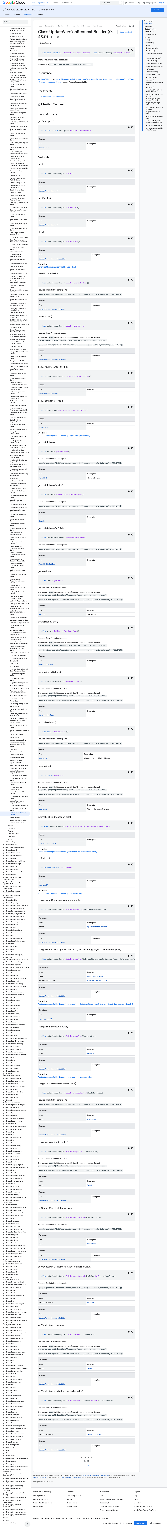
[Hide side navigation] (27, 1524)
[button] (15, 825)
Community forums (74, 1496)
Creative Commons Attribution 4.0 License (95, 1475)
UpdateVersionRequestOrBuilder (51, 96)
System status (72, 1506)
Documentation (50, 26)
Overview (6, 15)
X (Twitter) (137, 1503)
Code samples (105, 1503)
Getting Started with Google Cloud (112, 1499)
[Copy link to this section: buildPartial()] (53, 198)
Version (42, 614)
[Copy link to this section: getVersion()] (53, 571)
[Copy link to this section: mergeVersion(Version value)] (70, 1142)
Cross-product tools (61, 3)
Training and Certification (109, 1510)
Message (90, 1053)
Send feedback (126, 32)
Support (69, 1499)
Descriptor (44, 148)
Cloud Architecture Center (109, 1506)
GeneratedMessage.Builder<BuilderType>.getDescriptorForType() (64, 436)
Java (32, 9)
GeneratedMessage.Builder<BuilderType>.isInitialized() (60, 893)
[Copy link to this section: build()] (46, 164)
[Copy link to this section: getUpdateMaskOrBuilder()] (68, 528)
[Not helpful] (133, 26)
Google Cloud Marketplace (42, 1503)
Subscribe (140, 1523)
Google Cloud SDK (17, 9)
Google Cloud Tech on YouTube (145, 1510)
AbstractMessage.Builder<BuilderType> (118, 79)
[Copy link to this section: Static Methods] (59, 114)
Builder (42, 521)
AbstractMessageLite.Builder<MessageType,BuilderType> (77, 79)
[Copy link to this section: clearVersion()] (54, 316)
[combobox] (111, 3)
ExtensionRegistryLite (97, 980)
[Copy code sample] (132, 49)
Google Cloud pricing (40, 1499)
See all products (39, 1496)
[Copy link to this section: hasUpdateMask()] (58, 722)
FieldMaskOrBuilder (47, 564)
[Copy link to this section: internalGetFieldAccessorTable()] (74, 817)
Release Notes (72, 1503)
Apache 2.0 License (39, 1477)
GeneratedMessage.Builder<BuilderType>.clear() (57, 267)
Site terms (56, 1518)
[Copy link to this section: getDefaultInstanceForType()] (70, 367)
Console (131, 3)
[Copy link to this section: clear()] (47, 232)
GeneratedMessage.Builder (50, 82)
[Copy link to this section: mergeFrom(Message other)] (70, 1027)
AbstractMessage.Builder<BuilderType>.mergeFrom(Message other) (65, 1077)
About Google (38, 1518)
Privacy (47, 1518)
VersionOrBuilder (46, 715)
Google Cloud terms (69, 1518)
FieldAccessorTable (47, 844)
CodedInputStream (95, 976)
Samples (40, 15)
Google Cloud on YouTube (143, 1506)
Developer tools (63, 26)
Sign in (161, 3)
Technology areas (39, 3)
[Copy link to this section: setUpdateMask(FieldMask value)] (74, 1208)
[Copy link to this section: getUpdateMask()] (58, 442)
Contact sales (38, 1506)
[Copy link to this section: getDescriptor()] (56, 121)
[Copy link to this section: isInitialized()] (53, 858)
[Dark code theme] (128, 49)
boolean (42, 759)
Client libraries (46, 9)
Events (136, 1499)
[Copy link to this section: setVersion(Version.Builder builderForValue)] (85, 1391)
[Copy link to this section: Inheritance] (54, 73)
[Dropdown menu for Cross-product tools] (72, 2)
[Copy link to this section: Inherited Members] (67, 104)
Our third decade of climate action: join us (93, 1518)
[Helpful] (130, 26)
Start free (158, 10)
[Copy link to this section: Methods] (52, 157)
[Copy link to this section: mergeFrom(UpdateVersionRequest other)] (85, 900)
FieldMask (43, 478)
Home (40, 26)
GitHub (102, 1496)
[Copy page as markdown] (58, 37)
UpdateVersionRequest (48, 191)
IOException (44, 1019)
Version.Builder (46, 665)
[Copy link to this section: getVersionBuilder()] (60, 622)
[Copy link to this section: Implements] (54, 91)
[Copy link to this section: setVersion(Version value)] (66, 1325)
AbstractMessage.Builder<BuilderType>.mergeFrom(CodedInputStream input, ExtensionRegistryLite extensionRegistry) (85, 1004)
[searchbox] (15, 22)
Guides (17, 15)
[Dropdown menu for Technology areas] (48, 2)
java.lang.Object (44, 79)
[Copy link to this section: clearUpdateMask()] (60, 273)
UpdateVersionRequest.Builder (52, 259)
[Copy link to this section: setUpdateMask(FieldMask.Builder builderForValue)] (93, 1267)
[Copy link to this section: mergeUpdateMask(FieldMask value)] (78, 1083)
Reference (28, 15)
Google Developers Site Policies (70, 1477)
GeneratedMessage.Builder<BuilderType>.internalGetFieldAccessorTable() (67, 852)
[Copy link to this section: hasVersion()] (53, 766)
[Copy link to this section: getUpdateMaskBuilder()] (65, 485)
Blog (135, 1496)
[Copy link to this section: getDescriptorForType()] (65, 401)
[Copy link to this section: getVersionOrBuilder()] (63, 672)
